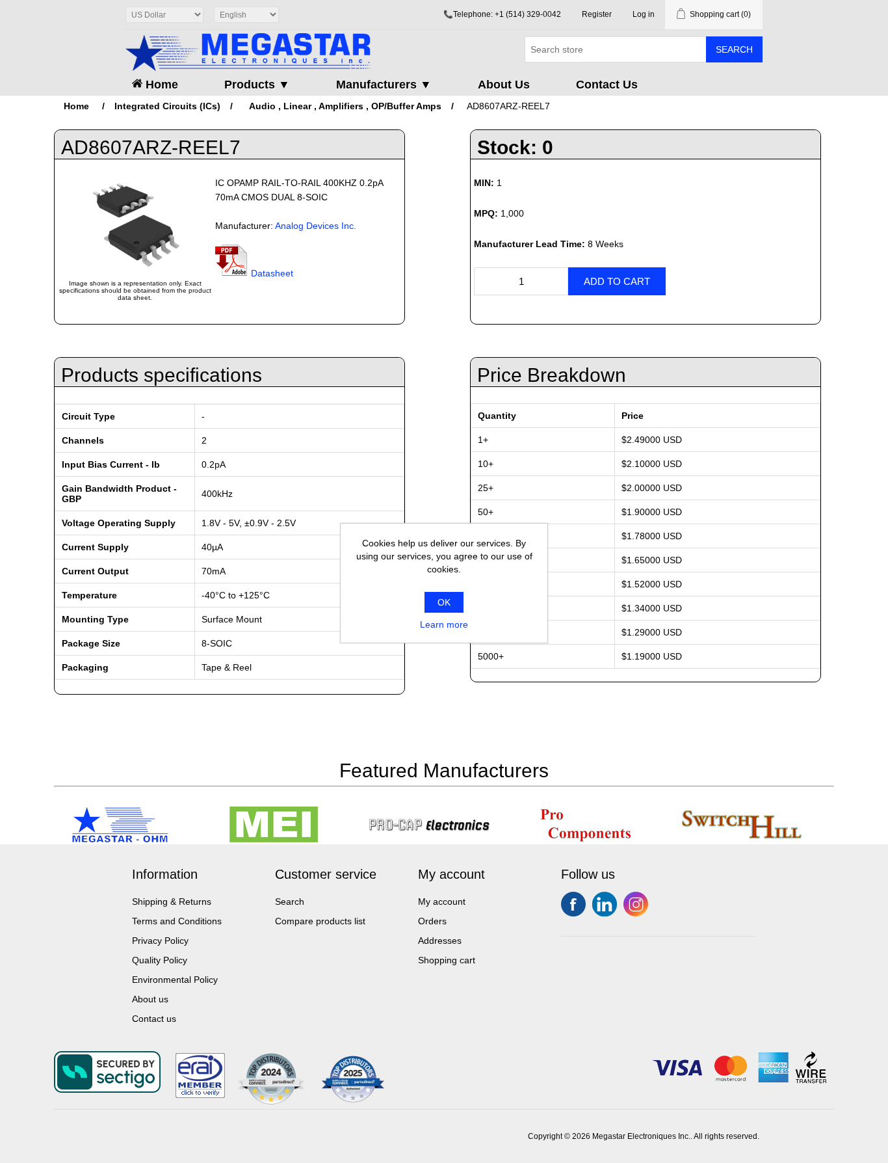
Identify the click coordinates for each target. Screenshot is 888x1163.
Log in (644, 14)
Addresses (440, 940)
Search (734, 49)
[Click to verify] (200, 1094)
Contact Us (607, 84)
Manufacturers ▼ (384, 84)
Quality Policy (159, 960)
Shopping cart (446, 960)
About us (150, 999)
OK (444, 602)
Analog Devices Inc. (315, 226)
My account (441, 901)
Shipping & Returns (171, 901)
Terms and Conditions (177, 921)
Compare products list (320, 921)
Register (597, 14)
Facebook (573, 904)
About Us (504, 84)
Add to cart (617, 281)
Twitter (604, 904)
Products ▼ (257, 84)
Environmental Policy (175, 979)
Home (160, 84)
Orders (432, 921)
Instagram (635, 904)
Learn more (444, 624)
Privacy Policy (160, 940)
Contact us (154, 1018)
